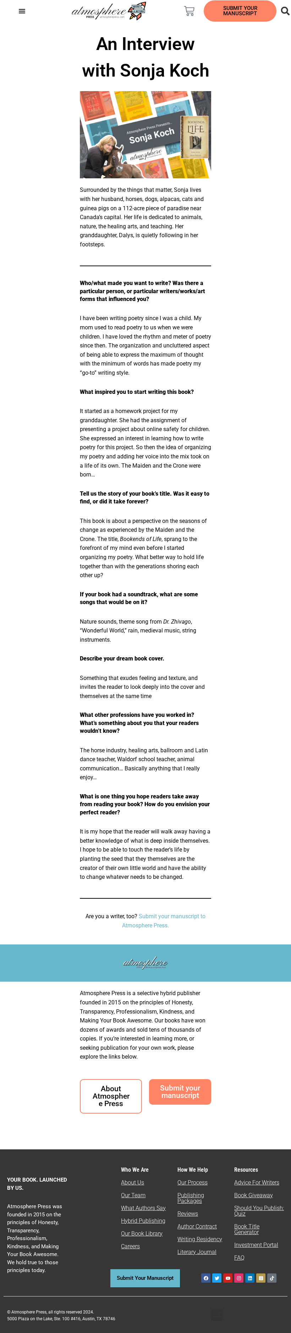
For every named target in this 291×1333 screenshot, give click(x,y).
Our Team (133, 1195)
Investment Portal (256, 1245)
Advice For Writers (256, 1182)
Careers (130, 1246)
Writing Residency (199, 1239)
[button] (217, 1315)
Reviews (187, 1213)
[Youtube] (227, 1278)
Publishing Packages (190, 1198)
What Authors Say (143, 1208)
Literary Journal (196, 1252)
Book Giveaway (253, 1195)
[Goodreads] (260, 1278)
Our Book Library (142, 1233)
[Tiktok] (271, 1278)
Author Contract (197, 1226)
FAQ (239, 1257)
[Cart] (189, 11)
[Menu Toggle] (22, 11)
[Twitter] (216, 1278)
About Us (132, 1182)
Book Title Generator (246, 1229)
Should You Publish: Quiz (259, 1211)
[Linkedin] (249, 1278)
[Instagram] (238, 1278)
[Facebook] (205, 1278)
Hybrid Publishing (143, 1220)
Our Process (192, 1182)
